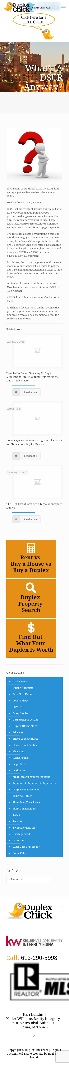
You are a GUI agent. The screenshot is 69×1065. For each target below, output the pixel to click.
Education (18, 732)
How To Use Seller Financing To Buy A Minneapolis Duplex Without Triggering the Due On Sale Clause (32, 377)
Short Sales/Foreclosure (26, 802)
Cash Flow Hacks (22, 694)
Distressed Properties (25, 719)
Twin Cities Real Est (24, 827)
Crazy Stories (20, 713)
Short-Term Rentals (24, 808)
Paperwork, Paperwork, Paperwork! (35, 783)
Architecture (20, 681)
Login (55, 1050)
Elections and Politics (25, 745)
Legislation (19, 770)
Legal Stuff (19, 764)
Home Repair (21, 757)
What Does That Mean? (26, 846)
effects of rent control (25, 738)
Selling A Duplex (22, 795)
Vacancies (18, 840)
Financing (18, 751)
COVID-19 (18, 707)
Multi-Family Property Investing (31, 776)
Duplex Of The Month (25, 726)
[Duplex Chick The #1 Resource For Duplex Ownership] (34, 7)
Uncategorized (21, 834)
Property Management (26, 789)
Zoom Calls (19, 853)
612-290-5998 (39, 957)
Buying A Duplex (23, 687)
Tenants (17, 821)
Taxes (16, 815)
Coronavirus (20, 700)
